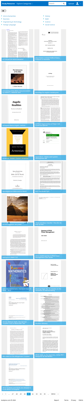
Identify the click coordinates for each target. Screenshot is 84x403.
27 (13, 394)
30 (25, 394)
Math (47, 19)
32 (32, 394)
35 (44, 394)
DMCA (81, 400)
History (47, 16)
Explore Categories (24, 3)
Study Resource (8, 3)
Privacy (73, 400)
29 (21, 394)
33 (36, 394)
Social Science (50, 25)
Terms (66, 400)
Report (56, 400)
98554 (53, 394)
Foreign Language (9, 25)
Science (47, 22)
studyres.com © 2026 (8, 400)
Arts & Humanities (9, 16)
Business (6, 19)
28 (17, 394)
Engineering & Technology (12, 22)
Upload (71, 3)
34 (40, 394)
